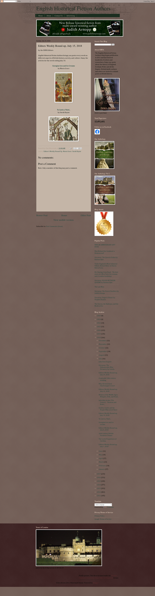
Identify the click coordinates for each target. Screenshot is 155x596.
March (101, 462)
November (103, 344)
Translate (110, 507)
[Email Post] (70, 148)
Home (40, 15)
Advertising (70, 15)
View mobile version (64, 220)
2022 (99, 327)
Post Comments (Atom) (54, 226)
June (101, 451)
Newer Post (42, 215)
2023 (99, 323)
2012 (99, 492)
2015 (99, 481)
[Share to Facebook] (79, 148)
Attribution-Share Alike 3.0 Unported (99, 578)
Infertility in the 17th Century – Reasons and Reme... (107, 402)
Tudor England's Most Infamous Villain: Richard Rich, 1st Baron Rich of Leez (106, 266)
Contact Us (59, 15)
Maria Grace (67, 151)
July (100, 359)
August (102, 355)
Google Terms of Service (103, 519)
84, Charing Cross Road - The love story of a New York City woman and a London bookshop (106, 274)
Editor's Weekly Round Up (53, 151)
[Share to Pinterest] (81, 148)
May (100, 455)
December (103, 340)
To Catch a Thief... (105, 419)
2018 (99, 337)
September (103, 351)
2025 (99, 316)
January (102, 469)
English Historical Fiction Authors (73, 8)
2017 (99, 474)
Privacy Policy (99, 516)
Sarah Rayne (76, 151)
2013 (99, 488)
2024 (99, 319)
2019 (99, 334)
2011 (99, 496)
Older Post (86, 215)
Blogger (96, 583)
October (102, 348)
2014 (99, 485)
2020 (99, 330)
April (101, 458)
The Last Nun (99, 287)
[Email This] (74, 148)
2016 (99, 477)
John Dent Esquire (105, 362)
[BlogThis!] (76, 148)
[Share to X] (77, 148)
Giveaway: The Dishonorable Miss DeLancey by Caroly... (107, 367)
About (48, 15)
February (102, 466)
